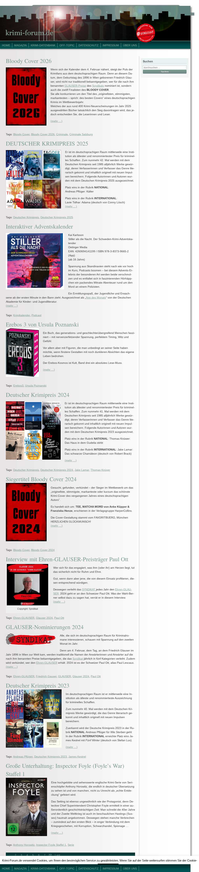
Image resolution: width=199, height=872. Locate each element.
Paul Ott (59, 617)
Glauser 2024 (44, 617)
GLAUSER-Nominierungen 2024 (45, 627)
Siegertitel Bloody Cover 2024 (41, 479)
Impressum (111, 45)
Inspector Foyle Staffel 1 (51, 844)
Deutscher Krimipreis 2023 (37, 685)
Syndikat (77, 658)
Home (6, 45)
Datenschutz (89, 45)
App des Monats (96, 297)
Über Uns (130, 45)
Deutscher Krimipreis (26, 217)
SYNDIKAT (89, 589)
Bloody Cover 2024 (43, 550)
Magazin (20, 45)
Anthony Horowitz (24, 844)
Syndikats (98, 85)
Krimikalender (21, 315)
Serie (71, 844)
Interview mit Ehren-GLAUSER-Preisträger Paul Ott (67, 559)
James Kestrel (77, 756)
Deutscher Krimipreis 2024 (37, 394)
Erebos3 (18, 385)
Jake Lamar (82, 469)
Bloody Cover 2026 (28, 61)
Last (57, 855)
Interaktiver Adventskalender (39, 226)
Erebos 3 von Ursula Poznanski (42, 324)
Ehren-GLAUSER (23, 617)
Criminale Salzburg (81, 134)
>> (50, 854)
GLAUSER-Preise (75, 85)
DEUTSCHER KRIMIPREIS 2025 (47, 143)
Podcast (36, 315)
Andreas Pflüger (23, 756)
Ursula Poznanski (35, 385)
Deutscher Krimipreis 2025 (56, 217)
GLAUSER (64, 676)
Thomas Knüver (100, 469)
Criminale (62, 134)
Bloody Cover (21, 134)
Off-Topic (66, 45)
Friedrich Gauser (46, 676)
